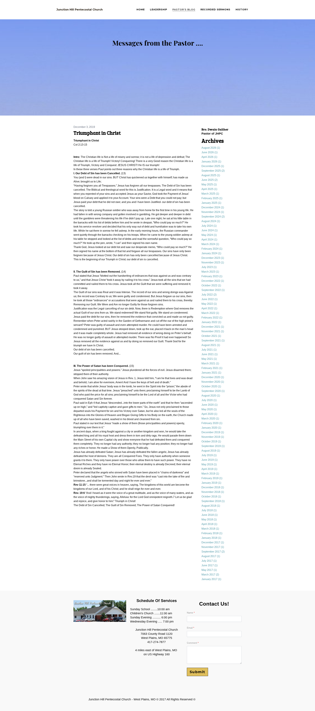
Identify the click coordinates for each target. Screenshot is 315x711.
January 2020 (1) (211, 427)
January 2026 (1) (211, 161)
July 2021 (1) (209, 349)
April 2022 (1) (209, 308)
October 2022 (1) (211, 285)
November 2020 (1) (212, 381)
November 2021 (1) (212, 331)
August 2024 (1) (210, 221)
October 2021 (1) (211, 336)
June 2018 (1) (209, 515)
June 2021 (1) (209, 354)
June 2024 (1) (209, 230)
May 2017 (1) (209, 570)
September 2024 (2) (213, 216)
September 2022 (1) (213, 290)
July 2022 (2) (209, 294)
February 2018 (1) (211, 533)
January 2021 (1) (211, 372)
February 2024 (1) (211, 248)
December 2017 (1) (212, 542)
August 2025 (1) (210, 175)
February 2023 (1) (211, 276)
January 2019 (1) (211, 482)
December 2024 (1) (212, 207)
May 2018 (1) (209, 519)
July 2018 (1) (209, 510)
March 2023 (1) (210, 271)
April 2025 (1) (209, 189)
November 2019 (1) (212, 436)
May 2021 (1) (209, 358)
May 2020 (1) (209, 409)
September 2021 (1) (213, 340)
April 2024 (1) (209, 239)
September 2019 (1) (213, 446)
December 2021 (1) (212, 326)
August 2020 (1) (210, 395)
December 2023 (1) (212, 258)
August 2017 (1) (210, 556)
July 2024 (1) (209, 225)
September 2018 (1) (213, 501)
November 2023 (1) (212, 262)
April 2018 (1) (209, 524)
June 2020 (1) (209, 404)
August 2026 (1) (210, 147)
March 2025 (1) (210, 193)
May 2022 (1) (209, 303)
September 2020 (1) (213, 391)
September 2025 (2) (213, 170)
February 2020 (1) (211, 423)
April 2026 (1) (209, 157)
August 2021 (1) (210, 345)
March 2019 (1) (210, 473)
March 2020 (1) (210, 418)
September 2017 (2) (213, 551)
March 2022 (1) (210, 313)
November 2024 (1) (212, 212)
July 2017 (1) (209, 560)
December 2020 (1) (212, 377)
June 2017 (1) (209, 565)
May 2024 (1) (209, 235)
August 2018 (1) (210, 505)
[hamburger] (107, 10)
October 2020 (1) (211, 386)
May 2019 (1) (209, 464)
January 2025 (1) (211, 202)
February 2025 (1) (211, 198)
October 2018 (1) (211, 496)
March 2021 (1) (210, 363)
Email (190, 627)
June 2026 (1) (209, 152)
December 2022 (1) (212, 280)
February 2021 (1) (211, 368)
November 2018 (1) (212, 492)
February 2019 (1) (211, 478)
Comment (192, 643)
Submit (197, 672)
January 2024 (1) (211, 253)
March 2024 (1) (210, 244)
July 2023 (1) (209, 267)
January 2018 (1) (211, 537)
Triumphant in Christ (97, 132)
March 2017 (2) (210, 574)
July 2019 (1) (209, 455)
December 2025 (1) (212, 166)
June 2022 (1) (209, 299)
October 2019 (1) (211, 441)
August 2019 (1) (210, 450)
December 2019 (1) (212, 432)
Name (190, 612)
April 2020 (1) (209, 414)
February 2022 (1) (211, 317)
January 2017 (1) (211, 579)
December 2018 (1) (212, 487)
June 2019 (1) (209, 459)
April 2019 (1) (209, 469)
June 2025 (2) (209, 179)
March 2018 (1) (210, 528)
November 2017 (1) (212, 547)
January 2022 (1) (211, 322)
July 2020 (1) (209, 400)
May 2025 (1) (209, 184)
